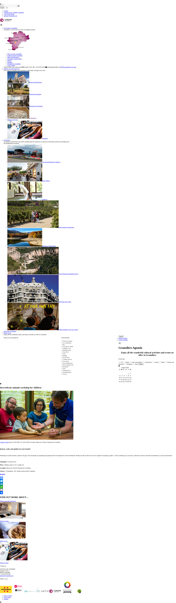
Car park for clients (68, 346)
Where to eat (7, 333)
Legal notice (7, 597)
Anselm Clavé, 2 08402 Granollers (14, 12)
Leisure (156, 362)
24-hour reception (67, 341)
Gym (64, 354)
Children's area (67, 348)
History (9, 60)
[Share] (88, 492)
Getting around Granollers (14, 55)
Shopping (129, 364)
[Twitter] (88, 481)
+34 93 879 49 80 (9, 14)
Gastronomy (148, 362)
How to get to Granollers (14, 54)
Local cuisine (11, 65)
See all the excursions (10, 331)
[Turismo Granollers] (6, 21)
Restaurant (65, 366)
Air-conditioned (67, 343)
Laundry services (67, 359)
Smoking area (66, 370)
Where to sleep (123, 338)
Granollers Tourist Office (14, 59)
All (121, 362)
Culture (127, 362)
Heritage (9, 62)
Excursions (7, 140)
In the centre (66, 357)
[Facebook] (88, 478)
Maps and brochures (13, 57)
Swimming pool (67, 372)
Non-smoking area (68, 363)
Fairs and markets (137, 362)
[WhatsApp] (88, 486)
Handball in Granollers (14, 64)
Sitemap (6, 599)
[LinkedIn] (88, 483)
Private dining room (68, 365)
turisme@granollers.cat (10, 16)
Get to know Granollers (10, 28)
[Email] (88, 489)
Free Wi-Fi (66, 352)
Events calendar (123, 340)
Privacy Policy (8, 595)
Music (163, 362)
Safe (64, 368)
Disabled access (67, 350)
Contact (6, 11)
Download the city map (69, 67)
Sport (136, 364)
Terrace (65, 374)
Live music (66, 361)
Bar (64, 344)
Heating (65, 355)
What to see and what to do (11, 69)
